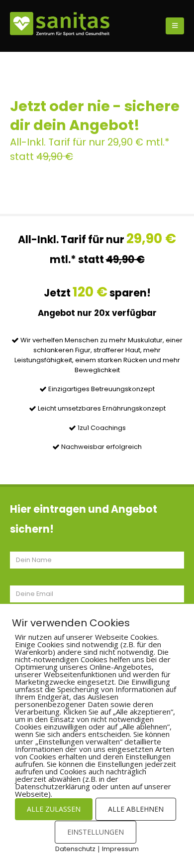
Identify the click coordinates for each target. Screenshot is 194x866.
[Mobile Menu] (175, 25)
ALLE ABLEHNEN (136, 809)
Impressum (120, 849)
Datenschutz (75, 849)
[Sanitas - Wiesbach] (59, 24)
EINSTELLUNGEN (95, 832)
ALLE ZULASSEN (54, 809)
